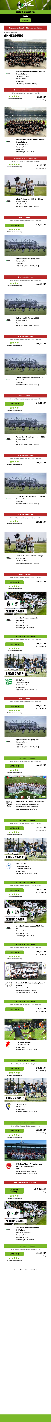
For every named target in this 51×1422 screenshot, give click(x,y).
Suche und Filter (12, 32)
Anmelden (25, 20)
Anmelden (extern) (14, 1191)
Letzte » (33, 1269)
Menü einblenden (26, 12)
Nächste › (24, 1269)
